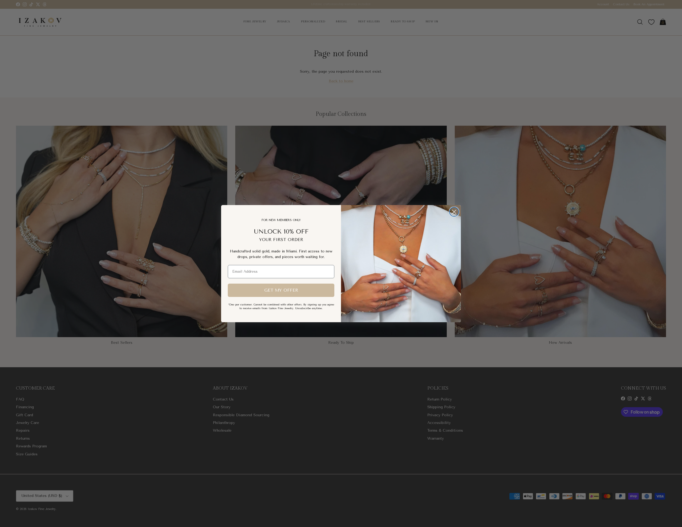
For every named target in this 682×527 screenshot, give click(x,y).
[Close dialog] (454, 211)
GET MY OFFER (281, 289)
